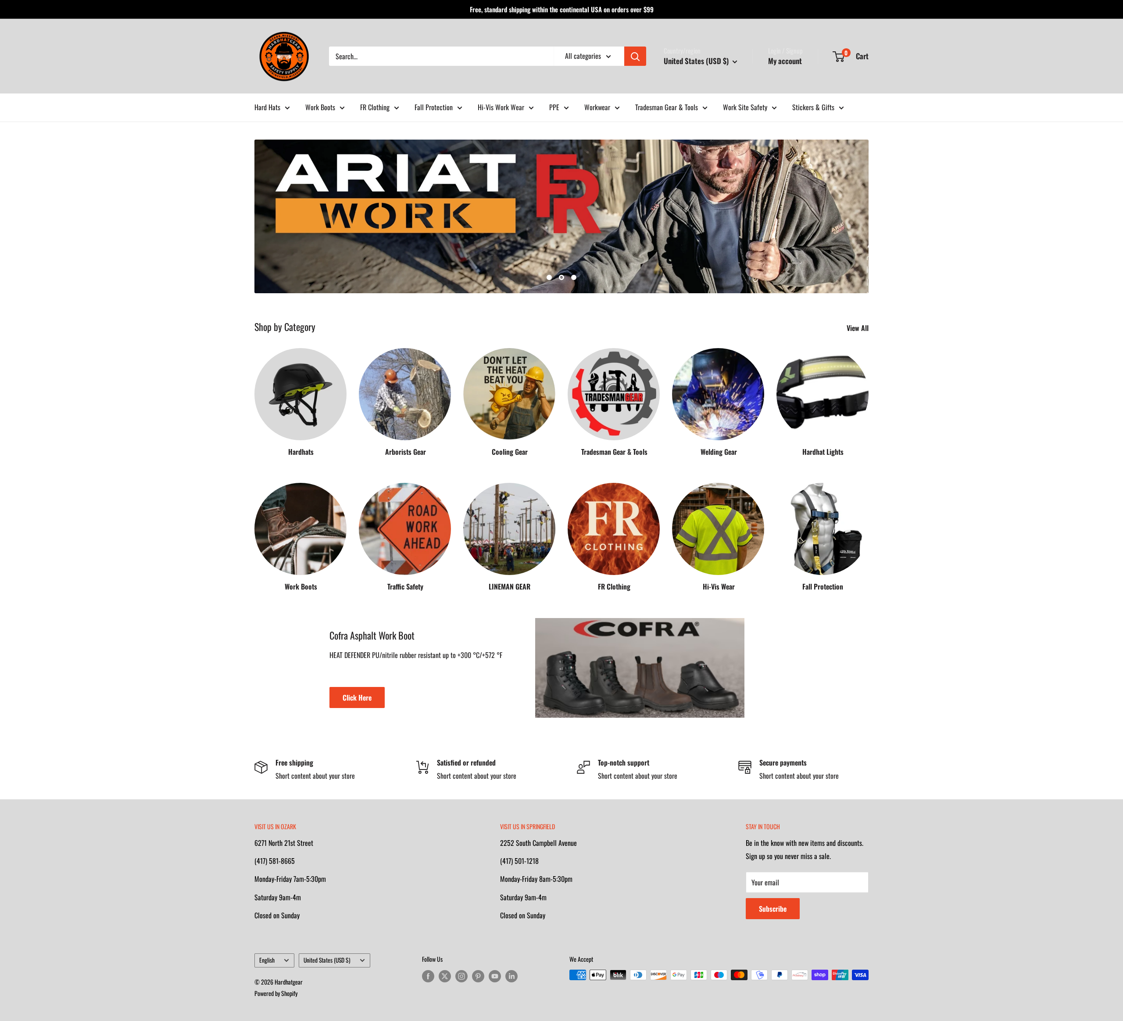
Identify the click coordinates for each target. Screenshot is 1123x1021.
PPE (554, 107)
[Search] (635, 56)
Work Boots (320, 107)
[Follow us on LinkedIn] (511, 976)
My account (785, 60)
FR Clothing (375, 107)
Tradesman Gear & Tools (666, 107)
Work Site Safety (745, 107)
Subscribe (773, 908)
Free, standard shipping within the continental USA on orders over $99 (562, 9)
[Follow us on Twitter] (445, 976)
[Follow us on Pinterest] (478, 976)
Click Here (357, 697)
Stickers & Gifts (813, 107)
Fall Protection (434, 107)
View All (858, 328)
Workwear (597, 107)
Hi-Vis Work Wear (501, 107)
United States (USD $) (327, 960)
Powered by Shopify (275, 993)
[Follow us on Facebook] (428, 976)
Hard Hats (267, 107)
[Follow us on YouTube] (495, 976)
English (267, 960)
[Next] (868, 393)
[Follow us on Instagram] (461, 976)
